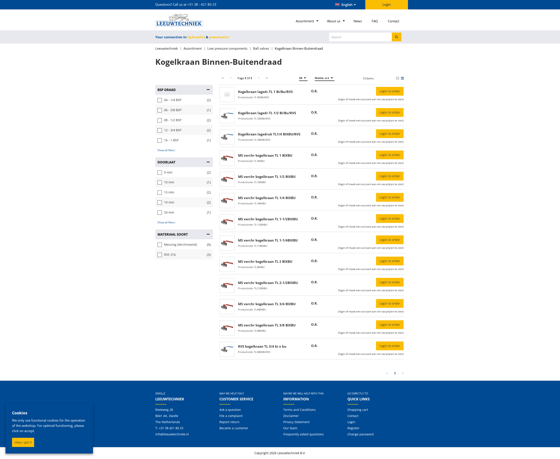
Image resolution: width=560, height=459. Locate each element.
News (358, 21)
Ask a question (230, 410)
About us (333, 21)
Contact (393, 21)
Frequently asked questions (303, 434)
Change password (360, 434)
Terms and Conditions (299, 410)
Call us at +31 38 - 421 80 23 (194, 4)
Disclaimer (291, 416)
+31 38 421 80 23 (171, 428)
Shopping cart (357, 410)
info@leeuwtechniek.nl (172, 434)
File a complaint (231, 416)
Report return (229, 422)
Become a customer (233, 428)
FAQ (375, 21)
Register (353, 428)
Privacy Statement (296, 422)
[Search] (396, 37)
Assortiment (305, 21)
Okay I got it (23, 442)
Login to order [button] (390, 91)
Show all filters (166, 150)
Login (351, 422)
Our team (290, 428)
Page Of (245, 78)
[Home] (184, 20)
